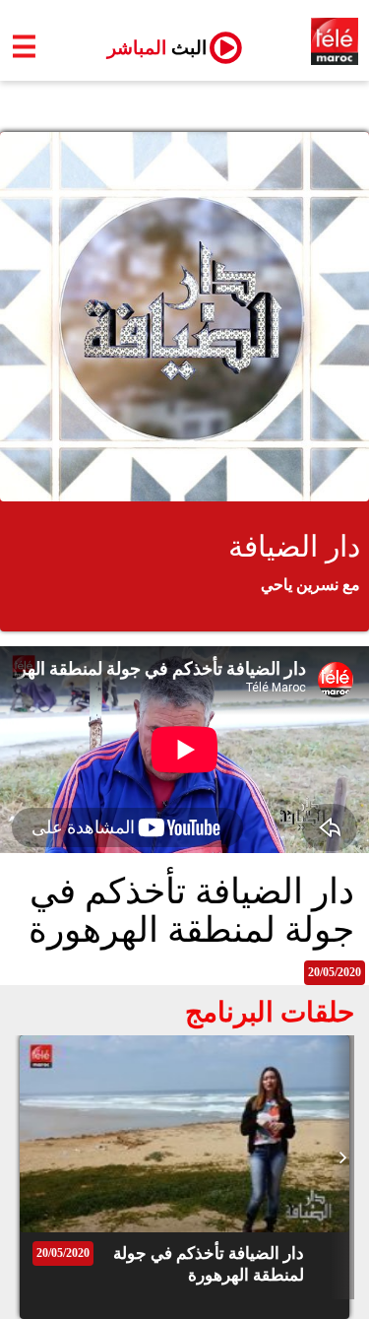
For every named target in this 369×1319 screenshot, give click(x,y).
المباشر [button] (149, 47)
